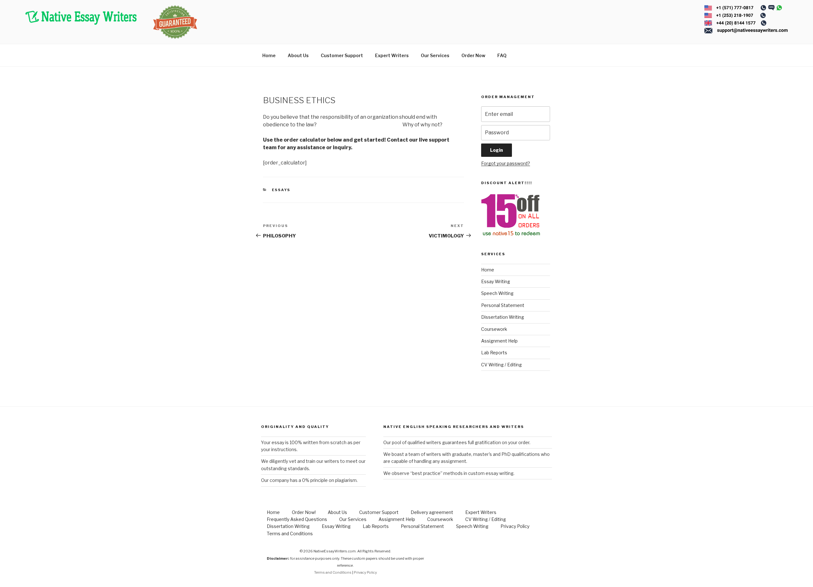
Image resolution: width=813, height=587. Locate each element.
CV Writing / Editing (501, 364)
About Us (298, 55)
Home (269, 55)
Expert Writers (392, 55)
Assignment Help (499, 341)
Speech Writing (497, 293)
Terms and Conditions (290, 533)
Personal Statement (502, 305)
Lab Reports (494, 352)
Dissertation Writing (502, 317)
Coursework (494, 329)
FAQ (502, 55)
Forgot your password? (505, 163)
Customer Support (342, 55)
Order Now (473, 55)
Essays (281, 190)
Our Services (435, 55)
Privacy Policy (515, 526)
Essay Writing (495, 281)
